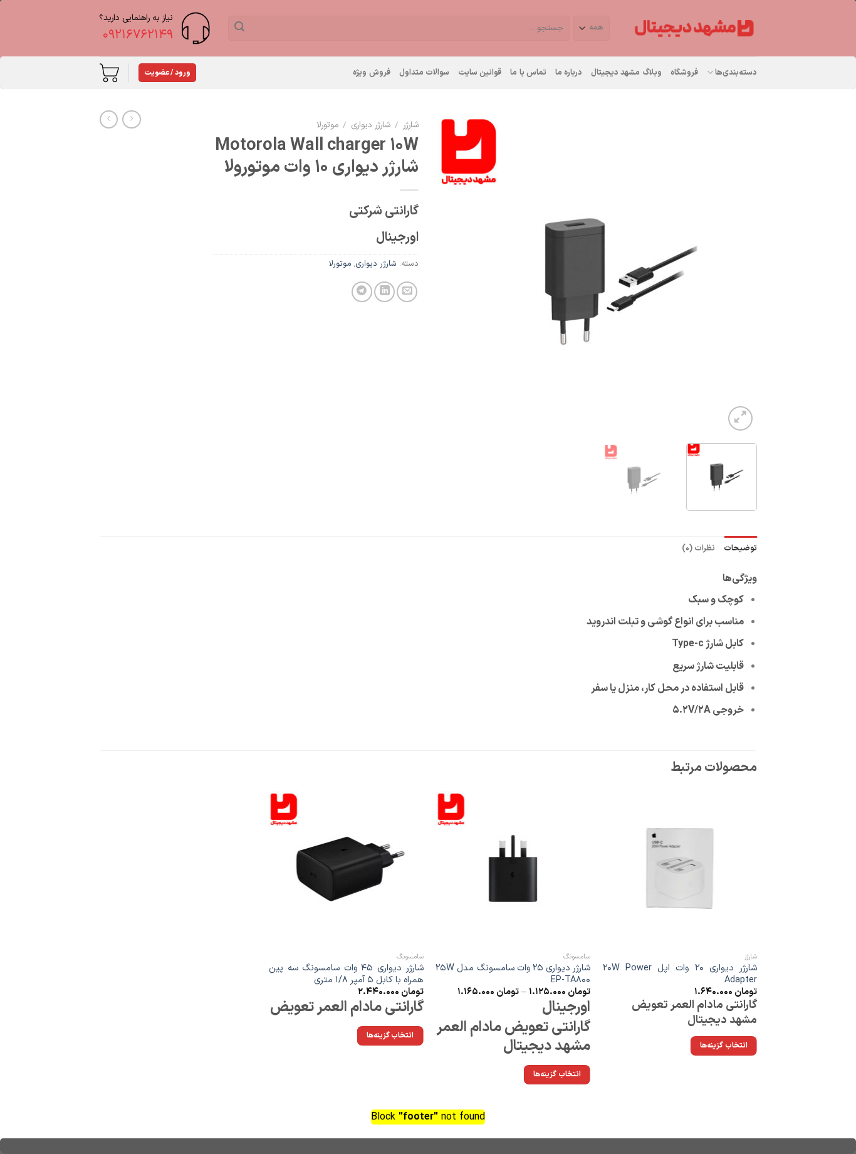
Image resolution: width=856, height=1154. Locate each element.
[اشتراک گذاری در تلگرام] (362, 291)
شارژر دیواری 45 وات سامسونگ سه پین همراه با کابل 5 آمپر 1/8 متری (346, 974)
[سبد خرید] (109, 72)
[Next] (450, 274)
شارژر (411, 125)
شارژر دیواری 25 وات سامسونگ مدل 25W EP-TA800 (513, 974)
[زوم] (740, 418)
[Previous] (735, 274)
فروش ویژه (371, 72)
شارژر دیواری (370, 125)
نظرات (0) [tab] (698, 548)
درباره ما (568, 72)
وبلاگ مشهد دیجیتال (626, 72)
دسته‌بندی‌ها (736, 72)
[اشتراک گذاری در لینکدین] (384, 291)
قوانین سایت (479, 72)
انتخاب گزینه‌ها (556, 1074)
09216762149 (138, 35)
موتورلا (327, 125)
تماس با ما (528, 72)
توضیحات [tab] (740, 548)
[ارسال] (239, 28)
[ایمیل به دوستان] (407, 291)
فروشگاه (684, 72)
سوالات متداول (424, 72)
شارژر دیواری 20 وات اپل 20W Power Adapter (680, 974)
